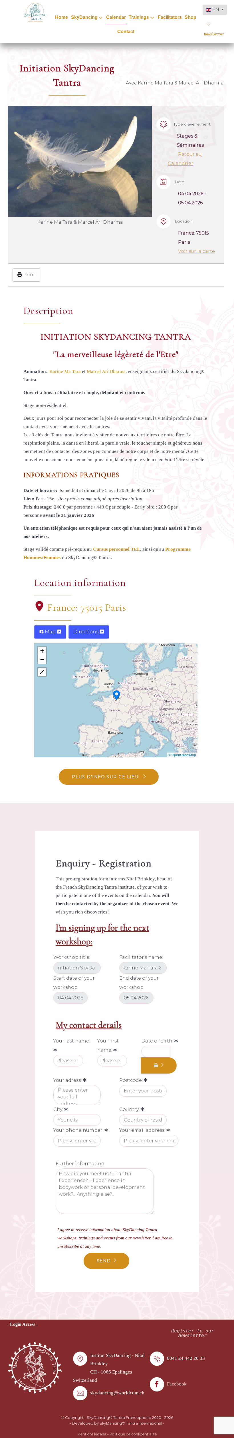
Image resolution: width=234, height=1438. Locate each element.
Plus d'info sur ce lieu (106, 776)
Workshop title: (71, 957)
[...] (159, 1065)
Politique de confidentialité (133, 1434)
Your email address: (142, 1130)
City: (58, 1109)
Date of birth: (157, 1041)
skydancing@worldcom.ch (117, 1392)
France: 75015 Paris (86, 607)
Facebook (177, 1384)
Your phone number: (78, 1130)
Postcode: (131, 1080)
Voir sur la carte (196, 251)
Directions (86, 631)
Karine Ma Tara (65, 371)
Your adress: (68, 1080)
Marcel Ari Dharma (106, 371)
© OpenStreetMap (182, 754)
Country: (130, 1109)
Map (50, 631)
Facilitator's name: (141, 957)
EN (215, 9)
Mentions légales (91, 1434)
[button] (116, 694)
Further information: (80, 1163)
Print (28, 274)
